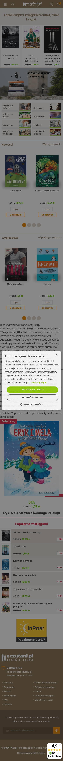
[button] (31, 404)
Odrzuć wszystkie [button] (32, 397)
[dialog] (31, 380)
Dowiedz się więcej (37, 382)
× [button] (56, 355)
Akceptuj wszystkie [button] (33, 389)
